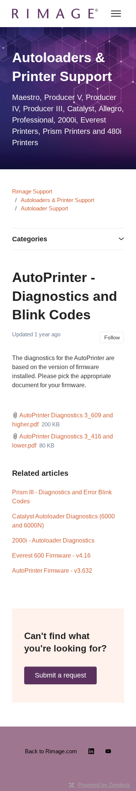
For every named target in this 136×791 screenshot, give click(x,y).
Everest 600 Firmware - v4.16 (51, 555)
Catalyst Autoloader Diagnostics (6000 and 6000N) (63, 521)
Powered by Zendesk (104, 785)
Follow (112, 337)
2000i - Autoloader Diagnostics (53, 540)
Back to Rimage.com (51, 751)
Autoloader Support (44, 208)
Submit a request (60, 675)
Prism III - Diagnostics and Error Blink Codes (62, 496)
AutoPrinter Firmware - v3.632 (52, 570)
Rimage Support (32, 191)
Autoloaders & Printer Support (57, 200)
